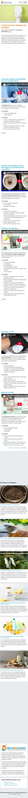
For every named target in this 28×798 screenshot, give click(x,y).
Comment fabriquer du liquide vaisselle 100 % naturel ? (12, 637)
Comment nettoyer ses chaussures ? (11, 570)
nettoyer (9, 31)
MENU (21, 2)
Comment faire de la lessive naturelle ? (12, 670)
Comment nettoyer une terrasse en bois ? (13, 538)
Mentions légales (8, 782)
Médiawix (10, 794)
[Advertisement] (14, 60)
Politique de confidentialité (10, 785)
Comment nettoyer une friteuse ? (10, 504)
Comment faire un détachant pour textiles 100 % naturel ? (13, 603)
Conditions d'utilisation (10, 783)
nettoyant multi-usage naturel (15, 445)
